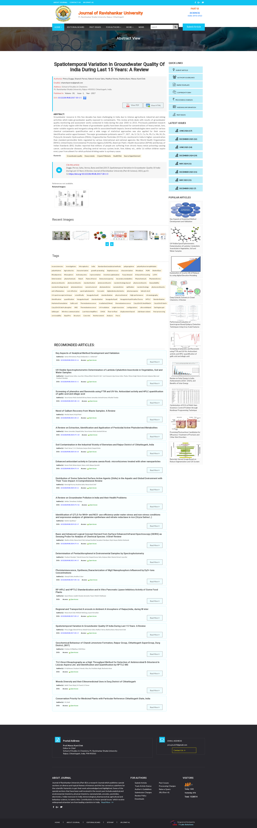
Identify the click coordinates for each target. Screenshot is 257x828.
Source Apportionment (132, 156)
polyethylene (56, 270)
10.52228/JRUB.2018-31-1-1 (70, 381)
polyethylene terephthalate (146, 266)
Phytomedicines (155, 279)
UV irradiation (104, 307)
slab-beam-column (144, 311)
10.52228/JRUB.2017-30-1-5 (70, 98)
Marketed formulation (59, 303)
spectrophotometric (87, 291)
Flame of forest (91, 279)
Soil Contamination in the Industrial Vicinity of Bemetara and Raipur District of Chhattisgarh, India (105, 444)
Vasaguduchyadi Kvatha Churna (131, 299)
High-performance (136, 295)
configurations (132, 307)
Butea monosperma (106, 279)
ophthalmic (130, 287)
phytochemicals (69, 279)
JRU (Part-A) (88, 2)
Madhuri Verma (112, 79)
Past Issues (95, 27)
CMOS (102, 311)
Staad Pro (67, 315)
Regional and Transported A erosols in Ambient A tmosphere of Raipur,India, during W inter (102, 609)
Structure (77, 315)
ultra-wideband (145, 307)
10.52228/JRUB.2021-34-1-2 (70, 418)
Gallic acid (74, 303)
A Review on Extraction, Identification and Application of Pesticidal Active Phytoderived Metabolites (107, 427)
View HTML (155, 105)
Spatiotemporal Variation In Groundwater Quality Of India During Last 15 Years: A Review (109, 66)
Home (58, 27)
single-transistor (118, 307)
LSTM (155, 275)
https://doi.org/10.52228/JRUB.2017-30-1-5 (88, 174)
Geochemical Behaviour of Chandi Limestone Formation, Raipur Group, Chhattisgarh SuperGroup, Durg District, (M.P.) (108, 644)
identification (56, 299)
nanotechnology (143, 287)
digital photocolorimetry (115, 291)
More (129, 27)
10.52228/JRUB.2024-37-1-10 (70, 435)
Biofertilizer (157, 270)
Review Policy (140, 795)
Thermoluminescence (88, 303)
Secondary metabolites (124, 279)
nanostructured (91, 287)
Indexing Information (186, 107)
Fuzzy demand (127, 275)
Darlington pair (159, 307)
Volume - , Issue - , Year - (80, 93)
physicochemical (121, 295)
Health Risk (117, 156)
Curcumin (100, 291)
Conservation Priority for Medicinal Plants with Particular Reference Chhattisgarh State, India (103, 698)
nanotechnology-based (122, 283)
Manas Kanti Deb (138, 79)
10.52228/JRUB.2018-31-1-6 (70, 360)
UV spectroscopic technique (62, 295)
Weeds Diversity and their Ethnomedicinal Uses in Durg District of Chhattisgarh (96, 681)
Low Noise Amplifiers (89, 311)
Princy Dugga (68, 79)
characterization (82, 270)
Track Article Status (143, 786)
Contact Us (75, 2)
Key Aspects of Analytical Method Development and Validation (87, 353)
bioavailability (154, 283)
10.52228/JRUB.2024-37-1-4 (70, 468)
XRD (76, 307)
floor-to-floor (112, 311)
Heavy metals (90, 156)
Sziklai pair (55, 311)
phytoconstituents (58, 283)
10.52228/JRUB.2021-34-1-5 (70, 560)
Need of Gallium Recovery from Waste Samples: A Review (85, 410)
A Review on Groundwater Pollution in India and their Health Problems (91, 497)
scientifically (79, 295)
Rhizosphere (68, 275)
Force (118, 315)
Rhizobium (139, 270)
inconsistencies (57, 266)
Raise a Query (165, 789)
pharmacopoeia (132, 291)
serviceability (56, 315)
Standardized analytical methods (109, 266)
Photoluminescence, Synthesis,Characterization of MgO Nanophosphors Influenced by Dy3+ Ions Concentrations (105, 571)
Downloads (139, 799)
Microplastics (84, 266)
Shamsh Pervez (81, 79)
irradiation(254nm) (106, 303)
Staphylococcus (112, 270)
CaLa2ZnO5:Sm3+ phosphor (61, 307)
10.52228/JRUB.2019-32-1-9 (70, 524)
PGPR (148, 270)
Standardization (159, 299)
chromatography (152, 295)
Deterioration (56, 279)
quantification (69, 299)
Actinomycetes (81, 275)
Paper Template (183, 85)
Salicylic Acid (145, 291)
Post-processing (159, 311)
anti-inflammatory (58, 291)
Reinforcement (98, 315)
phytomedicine (105, 287)
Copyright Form (183, 93)
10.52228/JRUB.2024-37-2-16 (70, 505)
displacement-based (127, 311)
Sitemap (110, 822)
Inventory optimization (111, 275)
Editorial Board (75, 27)
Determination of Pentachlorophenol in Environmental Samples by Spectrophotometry (100, 553)
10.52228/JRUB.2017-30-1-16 (70, 580)
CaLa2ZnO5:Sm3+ (160, 303)
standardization (106, 295)
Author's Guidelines (185, 78)
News (141, 27)
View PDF (134, 105)
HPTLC (148, 299)
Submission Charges (143, 792)
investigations (71, 266)
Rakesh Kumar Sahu (96, 79)
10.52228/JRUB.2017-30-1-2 (70, 616)
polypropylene (129, 266)
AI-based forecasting (142, 275)
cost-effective (72, 291)
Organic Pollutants (104, 156)
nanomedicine (118, 287)
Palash (80, 279)
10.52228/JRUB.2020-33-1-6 (70, 488)
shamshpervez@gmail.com (72, 83)
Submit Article (194, 26)
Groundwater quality (74, 156)
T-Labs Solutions (185, 824)
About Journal (60, 2)
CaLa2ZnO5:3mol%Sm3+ (142, 303)
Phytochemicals (140, 279)
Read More (154, 362)
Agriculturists (69, 270)
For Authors (113, 27)
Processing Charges (183, 100)
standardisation (89, 283)
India (93, 266)
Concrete (86, 315)
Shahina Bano (124, 79)
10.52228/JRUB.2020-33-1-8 (70, 451)
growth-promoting (97, 270)
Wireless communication (71, 311)
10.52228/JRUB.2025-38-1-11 (70, 401)
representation (95, 275)
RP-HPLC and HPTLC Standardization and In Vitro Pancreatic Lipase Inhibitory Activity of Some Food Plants (107, 590)
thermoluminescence (123, 303)
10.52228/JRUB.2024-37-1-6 (70, 543)
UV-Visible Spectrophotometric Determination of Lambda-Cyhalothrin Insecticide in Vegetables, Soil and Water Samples (109, 371)
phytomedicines (76, 287)
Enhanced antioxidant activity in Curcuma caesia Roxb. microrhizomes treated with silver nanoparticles (108, 461)
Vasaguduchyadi (92, 295)
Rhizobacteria (56, 275)
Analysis (110, 315)
